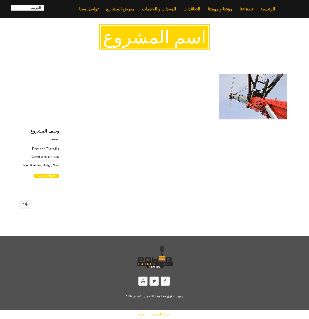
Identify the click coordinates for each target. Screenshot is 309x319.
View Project (46, 175)
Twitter (154, 281)
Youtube (142, 281)
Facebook (165, 281)
